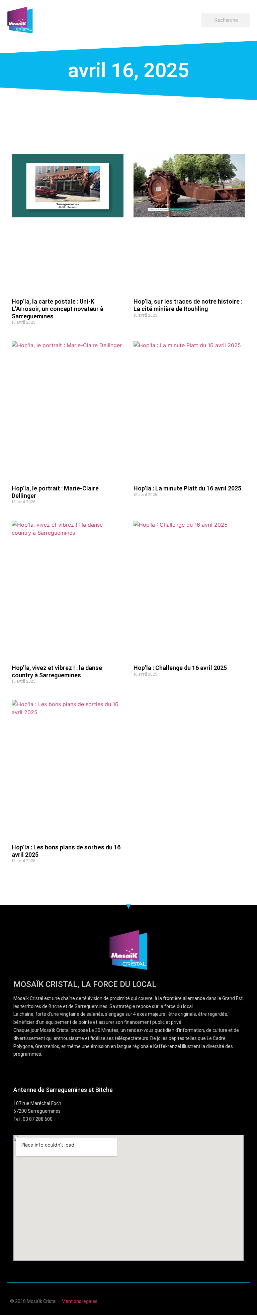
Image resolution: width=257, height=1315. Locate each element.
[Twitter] (231, 1300)
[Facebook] (205, 1300)
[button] (195, 18)
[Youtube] (218, 1300)
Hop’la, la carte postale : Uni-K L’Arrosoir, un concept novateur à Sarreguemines (57, 308)
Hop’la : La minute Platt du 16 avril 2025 (187, 488)
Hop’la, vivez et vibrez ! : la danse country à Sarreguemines (57, 671)
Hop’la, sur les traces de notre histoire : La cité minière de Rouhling (188, 305)
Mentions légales (79, 1301)
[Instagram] (244, 1300)
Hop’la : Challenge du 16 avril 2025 (180, 667)
